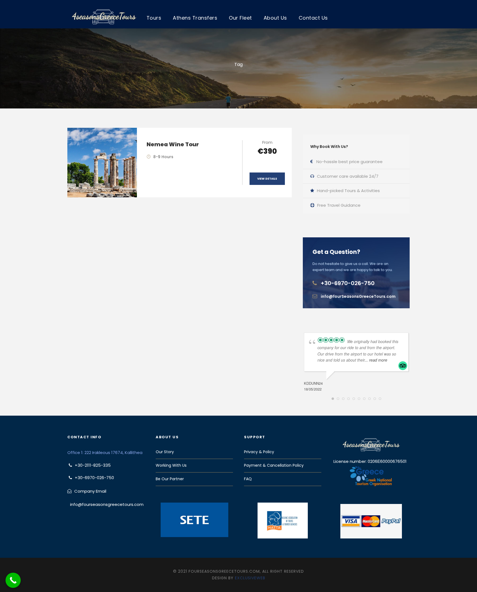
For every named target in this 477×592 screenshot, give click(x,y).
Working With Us (171, 465)
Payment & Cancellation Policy (274, 465)
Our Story (165, 452)
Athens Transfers (195, 17)
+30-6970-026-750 (347, 283)
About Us (275, 17)
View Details (267, 179)
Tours (154, 17)
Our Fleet (240, 17)
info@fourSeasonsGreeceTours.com (358, 296)
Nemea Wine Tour (173, 144)
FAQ (248, 479)
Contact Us (313, 17)
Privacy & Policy (259, 452)
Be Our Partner (170, 479)
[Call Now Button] (13, 580)
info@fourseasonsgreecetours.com (107, 504)
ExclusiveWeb (250, 578)
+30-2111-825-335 (93, 465)
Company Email (90, 491)
